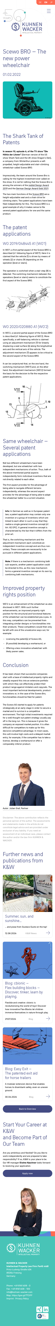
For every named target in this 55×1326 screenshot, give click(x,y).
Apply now (27, 1173)
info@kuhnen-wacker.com (19, 1292)
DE (40, 2)
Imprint (10, 1298)
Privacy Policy (22, 1298)
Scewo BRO (38, 194)
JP (51, 2)
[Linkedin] (46, 1309)
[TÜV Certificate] (42, 1316)
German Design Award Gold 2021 (32, 188)
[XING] (39, 1309)
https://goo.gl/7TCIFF (22, 1295)
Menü (49, 11)
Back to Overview (27, 1108)
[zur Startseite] (27, 1249)
